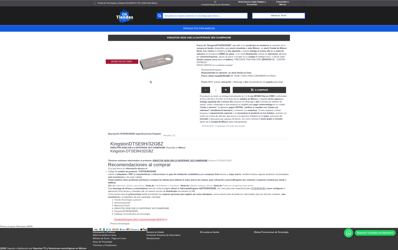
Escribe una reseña (236, 126)
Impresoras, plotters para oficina (129, 185)
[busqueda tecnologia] (160, 16)
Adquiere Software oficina (200, 185)
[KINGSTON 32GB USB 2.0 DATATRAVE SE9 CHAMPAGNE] (156, 61)
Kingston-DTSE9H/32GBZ (220, 160)
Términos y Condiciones (105, 245)
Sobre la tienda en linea (104, 235)
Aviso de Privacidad (102, 242)
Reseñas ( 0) (169, 135)
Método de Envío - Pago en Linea (109, 238)
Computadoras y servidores (167, 185)
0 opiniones (220, 126)
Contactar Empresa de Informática (163, 235)
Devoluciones (153, 238)
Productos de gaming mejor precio (237, 185)
